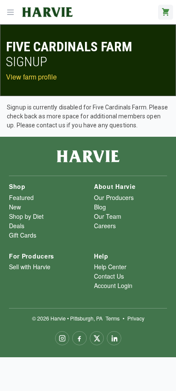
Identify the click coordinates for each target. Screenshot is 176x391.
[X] (97, 338)
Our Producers (114, 197)
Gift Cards (22, 235)
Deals (16, 225)
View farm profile (31, 77)
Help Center (110, 266)
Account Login (113, 285)
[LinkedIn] (114, 338)
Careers (105, 225)
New (15, 207)
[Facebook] (79, 338)
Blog (100, 207)
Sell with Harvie (29, 266)
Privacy (135, 318)
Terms (113, 318)
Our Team (107, 216)
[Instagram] (62, 338)
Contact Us (109, 276)
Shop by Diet (26, 216)
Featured (21, 197)
